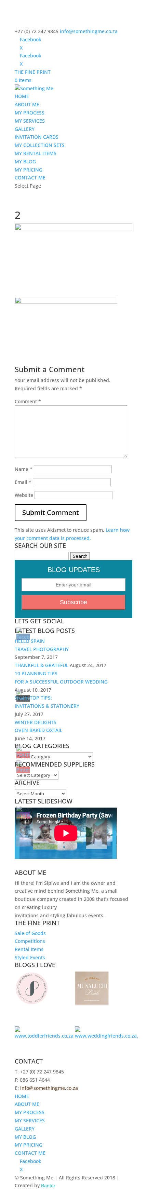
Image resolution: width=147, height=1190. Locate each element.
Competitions (30, 941)
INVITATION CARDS (36, 137)
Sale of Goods (30, 933)
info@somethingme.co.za (49, 1088)
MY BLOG (25, 161)
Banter (48, 1185)
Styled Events (30, 957)
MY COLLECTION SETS (40, 145)
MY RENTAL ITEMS (35, 153)
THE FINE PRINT (33, 72)
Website (24, 495)
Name (23, 469)
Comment (28, 401)
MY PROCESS (29, 112)
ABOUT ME (27, 104)
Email (23, 482)
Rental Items (29, 949)
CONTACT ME (30, 177)
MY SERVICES (30, 121)
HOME (22, 96)
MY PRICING (28, 169)
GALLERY (25, 129)
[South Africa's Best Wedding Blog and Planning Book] (32, 1003)
